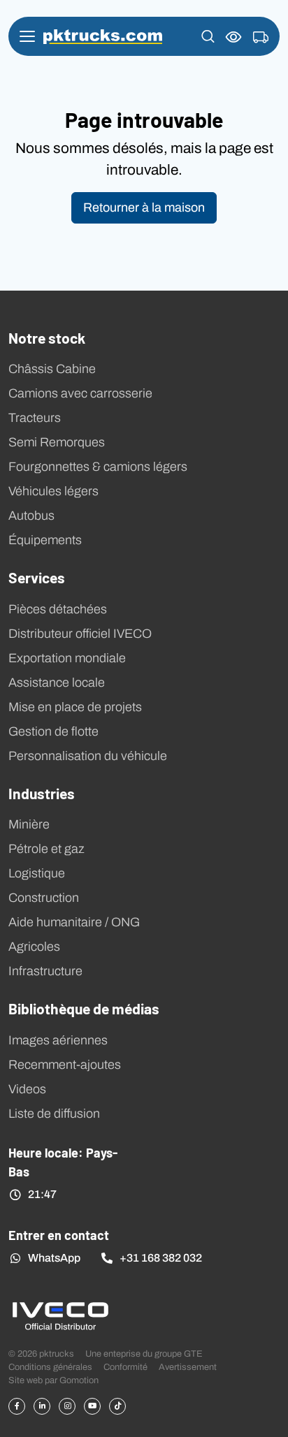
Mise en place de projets (75, 707)
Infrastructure (45, 971)
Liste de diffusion (54, 1113)
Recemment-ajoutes (64, 1065)
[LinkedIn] (42, 1406)
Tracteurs (34, 418)
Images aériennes (58, 1040)
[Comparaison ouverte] (234, 37)
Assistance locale (56, 682)
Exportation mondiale (67, 658)
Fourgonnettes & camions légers (97, 467)
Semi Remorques (56, 442)
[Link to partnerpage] (60, 1315)
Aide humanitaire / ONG (74, 922)
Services (36, 577)
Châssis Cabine (52, 369)
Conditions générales (50, 1366)
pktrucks (102, 36)
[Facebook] (16, 1406)
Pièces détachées (57, 609)
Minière (29, 824)
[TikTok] (117, 1406)
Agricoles (34, 947)
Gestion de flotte (53, 731)
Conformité (125, 1366)
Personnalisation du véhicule (87, 756)
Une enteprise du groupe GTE (144, 1353)
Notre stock (46, 337)
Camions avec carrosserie (80, 393)
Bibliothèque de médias (83, 1008)
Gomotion (79, 1380)
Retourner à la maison (144, 207)
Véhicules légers (53, 491)
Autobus (31, 515)
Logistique (36, 873)
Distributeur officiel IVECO (80, 634)
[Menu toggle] (27, 36)
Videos (27, 1089)
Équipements (45, 540)
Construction (43, 898)
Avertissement (188, 1366)
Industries (41, 793)
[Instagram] (67, 1406)
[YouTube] (92, 1406)
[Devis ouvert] (260, 38)
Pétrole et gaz (46, 849)
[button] (208, 36)
